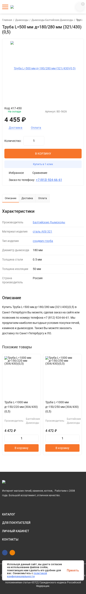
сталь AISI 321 (42, 231)
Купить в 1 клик (43, 164)
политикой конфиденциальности (27, 575)
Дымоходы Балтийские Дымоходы (52, 20)
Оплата (36, 127)
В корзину (21, 448)
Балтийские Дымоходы (49, 222)
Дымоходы (21, 20)
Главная (7, 20)
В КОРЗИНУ (43, 153)
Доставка (15, 127)
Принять (73, 570)
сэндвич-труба (43, 241)
